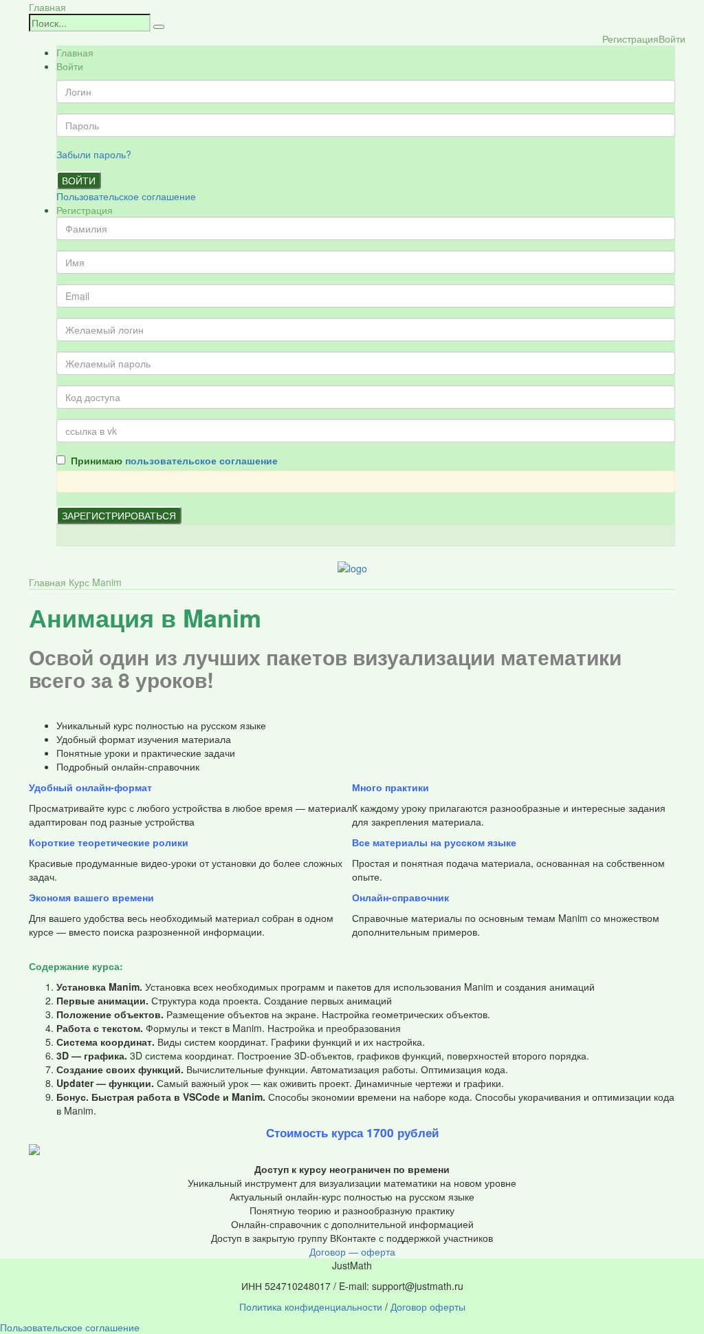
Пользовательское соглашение (126, 196)
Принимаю (171, 460)
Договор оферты (427, 1306)
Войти (79, 180)
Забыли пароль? (93, 154)
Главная (47, 7)
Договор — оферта (352, 1251)
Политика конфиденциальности (310, 1306)
